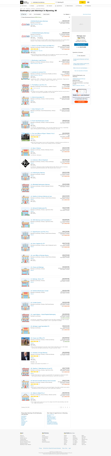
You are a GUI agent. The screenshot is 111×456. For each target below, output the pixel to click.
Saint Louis (84, 444)
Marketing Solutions (24, 443)
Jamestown (23, 422)
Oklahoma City (84, 439)
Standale (23, 424)
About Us (22, 435)
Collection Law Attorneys (53, 394)
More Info (40, 24)
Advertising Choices (24, 440)
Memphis (74, 444)
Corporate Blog (23, 439)
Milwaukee (84, 436)
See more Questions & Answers (81, 70)
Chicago (65, 441)
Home (21, 8)
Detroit (74, 435)
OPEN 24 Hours (38, 17)
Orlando (83, 440)
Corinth (22, 425)
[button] (88, 2)
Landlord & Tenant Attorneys (54, 86)
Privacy (40, 448)
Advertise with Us (23, 438)
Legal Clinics (49, 420)
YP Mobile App (45, 438)
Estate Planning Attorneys (46, 110)
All (30, 14)
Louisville (74, 443)
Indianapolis (75, 438)
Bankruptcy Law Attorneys (36, 22)
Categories (44, 440)
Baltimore (66, 438)
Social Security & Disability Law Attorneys (49, 73)
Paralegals (49, 419)
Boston (65, 439)
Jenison (22, 420)
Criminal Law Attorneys (49, 98)
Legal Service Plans (49, 209)
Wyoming (28, 8)
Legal (70, 448)
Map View (24, 14)
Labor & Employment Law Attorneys (52, 245)
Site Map (44, 439)
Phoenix (83, 443)
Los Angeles (75, 441)
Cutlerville (23, 423)
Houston (74, 436)
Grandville (23, 417)
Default (67, 14)
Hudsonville (23, 419)
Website (32, 24)
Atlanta (65, 435)
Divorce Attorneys (44, 86)
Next (69, 407)
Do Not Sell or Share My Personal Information (52, 448)
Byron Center (23, 418)
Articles (43, 435)
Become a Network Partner (25, 441)
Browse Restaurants (46, 441)
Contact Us (22, 436)
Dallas (65, 443)
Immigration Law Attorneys (52, 423)
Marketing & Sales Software (25, 444)
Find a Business (45, 436)
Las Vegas (75, 440)
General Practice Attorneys (50, 197)
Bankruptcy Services (49, 149)
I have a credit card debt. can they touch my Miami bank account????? (81, 64)
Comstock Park (24, 421)
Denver (65, 444)
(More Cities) (72, 433)
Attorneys (33, 8)
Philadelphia (84, 441)
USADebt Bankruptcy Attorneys (39, 21)
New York (83, 438)
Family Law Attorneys (49, 47)
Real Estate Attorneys (49, 304)
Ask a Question (81, 55)
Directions (36, 24)
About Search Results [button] (87, 14)
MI (24, 8)
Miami (83, 435)
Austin (65, 436)
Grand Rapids (24, 416)
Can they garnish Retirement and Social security (81, 60)
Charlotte (65, 440)
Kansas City (75, 439)
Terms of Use (64, 448)
